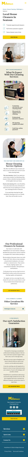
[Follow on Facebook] (11, 407)
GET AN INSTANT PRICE (14, 290)
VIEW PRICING (14, 37)
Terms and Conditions (18, 451)
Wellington (20, 9)
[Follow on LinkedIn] (17, 407)
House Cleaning (11, 9)
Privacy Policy (8, 451)
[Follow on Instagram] (14, 407)
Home (4, 9)
